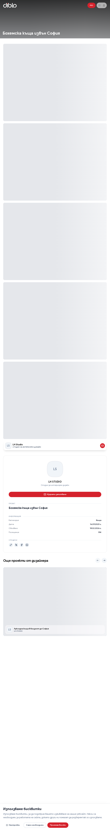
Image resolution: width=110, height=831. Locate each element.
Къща (98, 520)
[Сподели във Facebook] (21, 545)
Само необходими (35, 825)
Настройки (14, 825)
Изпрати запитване (56, 494)
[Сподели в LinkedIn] (27, 545)
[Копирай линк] (11, 545)
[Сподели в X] (16, 545)
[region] (55, 601)
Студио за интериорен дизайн (55, 485)
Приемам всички (58, 825)
